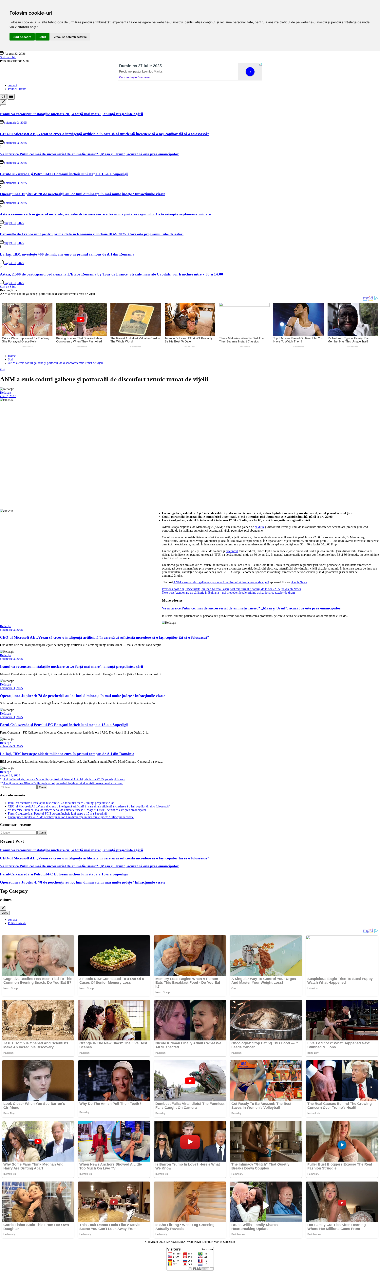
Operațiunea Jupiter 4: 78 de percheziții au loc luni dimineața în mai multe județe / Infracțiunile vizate (82, 194)
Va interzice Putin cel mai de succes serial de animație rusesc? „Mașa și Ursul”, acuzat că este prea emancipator (89, 154)
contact (12, 85)
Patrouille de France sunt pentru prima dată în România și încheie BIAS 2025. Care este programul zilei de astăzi (91, 234)
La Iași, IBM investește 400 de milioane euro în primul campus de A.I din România (67, 254)
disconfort (232, 551)
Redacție (5, 392)
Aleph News (299, 582)
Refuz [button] (42, 37)
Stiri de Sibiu (8, 57)
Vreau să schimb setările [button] (70, 37)
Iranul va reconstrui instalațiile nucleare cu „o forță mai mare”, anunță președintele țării (71, 114)
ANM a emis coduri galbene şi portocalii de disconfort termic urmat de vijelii (221, 582)
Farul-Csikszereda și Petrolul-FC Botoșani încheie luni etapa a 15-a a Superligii (64, 174)
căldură (259, 527)
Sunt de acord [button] (22, 37)
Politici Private (17, 89)
